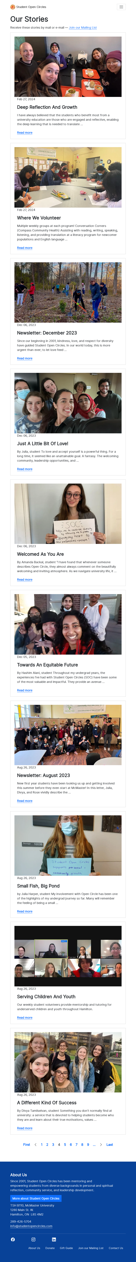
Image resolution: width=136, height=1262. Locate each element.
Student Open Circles (31, 7)
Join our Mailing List (83, 27)
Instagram (40, 1240)
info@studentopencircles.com (31, 1226)
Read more (24, 132)
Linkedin (59, 1240)
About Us (34, 1248)
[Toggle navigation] (121, 7)
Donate (50, 1248)
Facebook (20, 1240)
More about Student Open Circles (35, 1198)
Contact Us (116, 1248)
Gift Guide (66, 1248)
